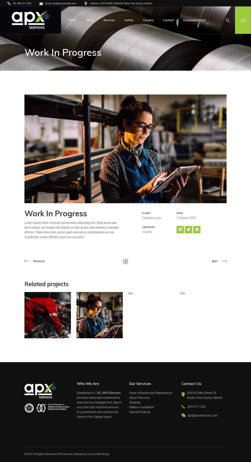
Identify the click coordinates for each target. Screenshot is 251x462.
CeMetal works (151, 218)
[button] (223, 199)
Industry (147, 232)
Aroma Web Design (98, 454)
